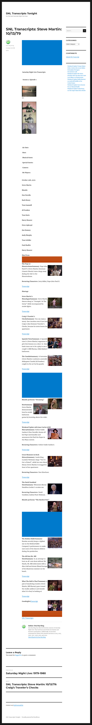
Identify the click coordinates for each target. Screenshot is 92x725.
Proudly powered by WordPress (31, 717)
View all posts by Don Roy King (37, 637)
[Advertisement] (42, 52)
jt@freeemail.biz (18, 705)
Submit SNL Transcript (72, 57)
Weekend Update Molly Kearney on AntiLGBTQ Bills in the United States (76, 81)
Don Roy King (10, 45)
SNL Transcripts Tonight (21, 13)
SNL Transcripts (27, 618)
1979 (7, 50)
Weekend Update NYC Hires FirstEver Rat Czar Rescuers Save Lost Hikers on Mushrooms (76, 75)
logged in (18, 655)
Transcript (25, 286)
